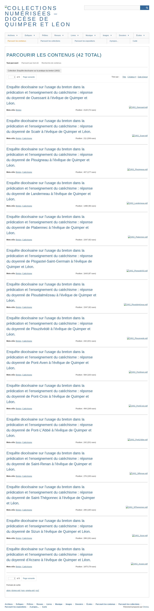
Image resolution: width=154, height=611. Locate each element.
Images (106, 35)
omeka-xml (30, 590)
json (23, 590)
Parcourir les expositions (85, 41)
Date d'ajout (143, 77)
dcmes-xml (15, 590)
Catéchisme (27, 138)
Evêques (28, 35)
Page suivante (29, 77)
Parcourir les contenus (17, 41)
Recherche (147, 7)
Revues (57, 35)
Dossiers (122, 35)
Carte (135, 41)
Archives (11, 35)
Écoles (139, 35)
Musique (89, 35)
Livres (73, 35)
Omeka (146, 607)
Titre (124, 77)
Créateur (131, 77)
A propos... (114, 41)
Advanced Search (142, 7)
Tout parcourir (12, 63)
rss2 (37, 590)
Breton (18, 110)
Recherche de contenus (51, 63)
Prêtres (45, 35)
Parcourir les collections (50, 41)
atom (8, 590)
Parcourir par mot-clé (30, 63)
